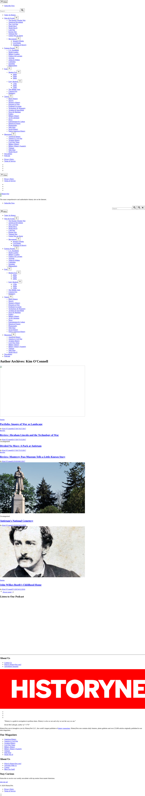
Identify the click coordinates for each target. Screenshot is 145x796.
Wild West (11, 127)
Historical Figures (14, 123)
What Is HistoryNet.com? (12, 664)
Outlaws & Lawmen (15, 56)
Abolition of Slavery (19, 45)
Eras (5, 69)
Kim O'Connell (7, 429)
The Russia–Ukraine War (16, 20)
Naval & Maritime (14, 112)
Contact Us (8, 663)
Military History (13, 116)
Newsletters (8, 154)
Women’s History (14, 102)
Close (5, 2)
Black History (13, 99)
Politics (10, 114)
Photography (12, 125)
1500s (15, 87)
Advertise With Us (10, 765)
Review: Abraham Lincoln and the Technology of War (29, 435)
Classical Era (12, 91)
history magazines (64, 728)
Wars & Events (9, 18)
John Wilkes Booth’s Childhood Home (21, 584)
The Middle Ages (14, 89)
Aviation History (14, 140)
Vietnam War (12, 34)
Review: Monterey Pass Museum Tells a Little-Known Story (32, 456)
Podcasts (7, 156)
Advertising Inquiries (11, 666)
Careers (6, 767)
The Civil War (13, 24)
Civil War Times (13, 142)
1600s (15, 85)
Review (2, 430)
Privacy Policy (9, 159)
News (10, 120)
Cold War (11, 30)
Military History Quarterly (17, 146)
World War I (12, 26)
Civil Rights (17, 43)
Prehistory (11, 93)
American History (14, 136)
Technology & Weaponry (16, 108)
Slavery (11, 100)
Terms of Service (10, 161)
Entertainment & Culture (16, 121)
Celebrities (12, 62)
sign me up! (4, 782)
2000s (15, 74)
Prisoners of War (14, 104)
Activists (11, 58)
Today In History (10, 15)
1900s (15, 76)
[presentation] (16, 17)
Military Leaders (14, 54)
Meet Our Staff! (9, 769)
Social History (13, 129)
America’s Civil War (15, 138)
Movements (12, 39)
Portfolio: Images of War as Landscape (21, 424)
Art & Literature (13, 118)
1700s (15, 84)
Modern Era (12, 72)
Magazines (7, 134)
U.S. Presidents (13, 50)
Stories (2, 420)
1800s (15, 78)
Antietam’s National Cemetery (16, 520)
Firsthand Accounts (14, 106)
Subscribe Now (9, 6)
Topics (6, 96)
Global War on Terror (15, 36)
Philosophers (12, 65)
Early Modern (13, 81)
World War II (12, 28)
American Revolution (15, 22)
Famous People (9, 48)
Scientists (11, 64)
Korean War (12, 32)
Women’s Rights (18, 41)
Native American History (16, 131)
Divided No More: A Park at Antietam (21, 445)
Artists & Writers (14, 60)
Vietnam (11, 148)
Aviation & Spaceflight (16, 110)
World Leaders (13, 52)
